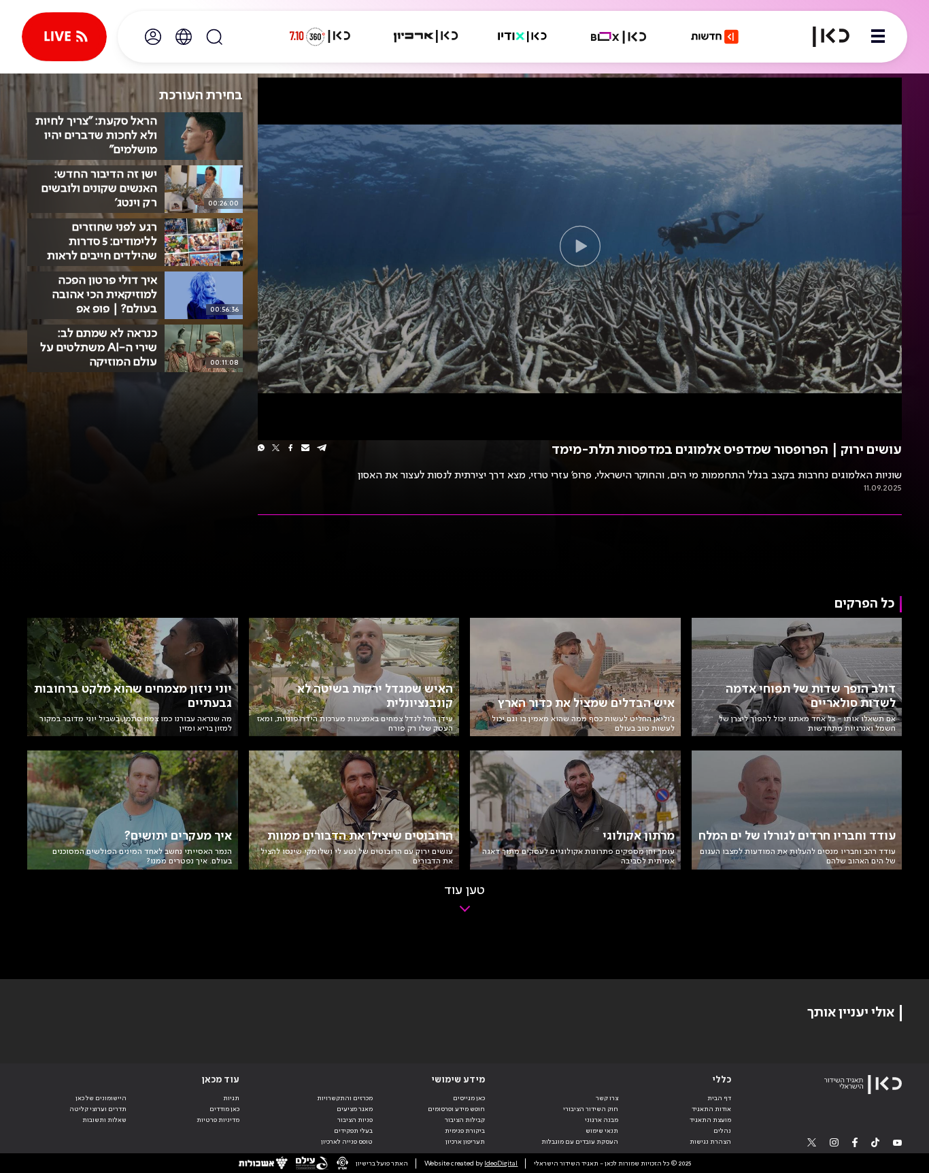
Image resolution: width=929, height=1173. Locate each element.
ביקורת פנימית (465, 1130)
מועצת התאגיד (710, 1120)
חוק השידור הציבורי (590, 1109)
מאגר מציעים (355, 1109)
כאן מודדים (224, 1109)
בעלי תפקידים (353, 1130)
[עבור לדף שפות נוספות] (183, 36)
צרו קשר (607, 1098)
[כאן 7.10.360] (320, 37)
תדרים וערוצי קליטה (97, 1109)
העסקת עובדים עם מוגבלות (579, 1141)
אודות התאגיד (711, 1109)
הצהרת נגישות (710, 1141)
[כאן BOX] (619, 37)
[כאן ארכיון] (426, 37)
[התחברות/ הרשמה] (153, 36)
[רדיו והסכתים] (522, 37)
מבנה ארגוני (601, 1120)
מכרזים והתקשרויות (345, 1098)
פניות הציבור (355, 1120)
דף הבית (719, 1098)
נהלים (722, 1130)
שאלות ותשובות (104, 1120)
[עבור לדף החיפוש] (214, 36)
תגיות (231, 1098)
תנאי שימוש (602, 1130)
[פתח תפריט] (878, 37)
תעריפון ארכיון (465, 1141)
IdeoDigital (501, 1163)
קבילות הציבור (465, 1120)
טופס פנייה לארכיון (347, 1141)
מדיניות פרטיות (218, 1120)
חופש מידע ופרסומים (456, 1109)
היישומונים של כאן (100, 1098)
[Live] (64, 37)
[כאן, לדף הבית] (823, 36)
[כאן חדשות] (714, 37)
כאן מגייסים (469, 1098)
